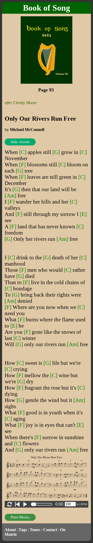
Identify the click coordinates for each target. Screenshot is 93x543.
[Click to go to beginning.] (17, 504)
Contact (50, 530)
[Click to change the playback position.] (42, 504)
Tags (23, 530)
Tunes (35, 530)
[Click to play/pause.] (25, 504)
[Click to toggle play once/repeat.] (9, 504)
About (10, 530)
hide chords (20, 142)
